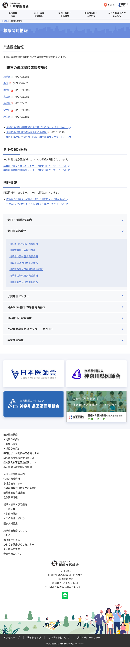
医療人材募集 (10, 523)
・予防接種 (9, 508)
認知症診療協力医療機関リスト (20, 457)
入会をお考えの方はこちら (117, 14)
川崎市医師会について (91, 14)
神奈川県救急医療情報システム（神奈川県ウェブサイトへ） (35, 166)
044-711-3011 (70, 582)
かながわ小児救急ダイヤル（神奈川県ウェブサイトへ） (36, 204)
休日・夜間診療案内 (39, 14)
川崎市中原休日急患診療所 (23, 256)
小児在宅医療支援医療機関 (17, 467)
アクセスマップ (11, 637)
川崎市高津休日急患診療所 (23, 262)
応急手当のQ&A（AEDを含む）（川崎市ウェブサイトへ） (36, 199)
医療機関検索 (13, 14)
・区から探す (10, 443)
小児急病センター (18, 296)
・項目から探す (11, 448)
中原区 (6, 90)
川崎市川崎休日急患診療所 (23, 243)
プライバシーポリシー (88, 637)
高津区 (6, 96)
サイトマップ (34, 637)
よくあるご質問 (11, 549)
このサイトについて (59, 637)
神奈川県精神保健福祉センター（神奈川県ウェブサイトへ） (35, 170)
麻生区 (6, 116)
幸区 (5, 83)
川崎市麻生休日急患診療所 (23, 282)
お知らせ (8, 535)
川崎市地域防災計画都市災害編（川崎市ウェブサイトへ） (37, 127)
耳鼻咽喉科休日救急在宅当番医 (26, 307)
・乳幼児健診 (10, 513)
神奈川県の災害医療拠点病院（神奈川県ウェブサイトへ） (37, 137)
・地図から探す (11, 439)
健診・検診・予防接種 (65, 14)
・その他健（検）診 (14, 518)
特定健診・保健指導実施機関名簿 (21, 453)
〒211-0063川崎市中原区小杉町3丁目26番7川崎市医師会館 (65, 575)
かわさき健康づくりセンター (18, 544)
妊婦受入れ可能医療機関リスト (20, 462)
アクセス (111, 5)
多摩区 (6, 103)
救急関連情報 (15, 340)
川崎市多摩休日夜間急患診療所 (26, 269)
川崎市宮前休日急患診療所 (23, 275)
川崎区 (6, 76)
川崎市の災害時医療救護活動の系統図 (26, 132)
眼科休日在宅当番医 (19, 318)
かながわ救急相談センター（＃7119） (30, 329)
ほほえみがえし (11, 539)
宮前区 (6, 110)
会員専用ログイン (124, 5)
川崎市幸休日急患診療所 (22, 250)
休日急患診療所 (16, 231)
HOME (5, 20)
